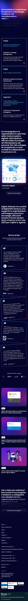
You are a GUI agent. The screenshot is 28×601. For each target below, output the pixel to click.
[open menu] (25, 1)
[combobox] (22, 1)
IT (22, 1)
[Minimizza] (26, 594)
